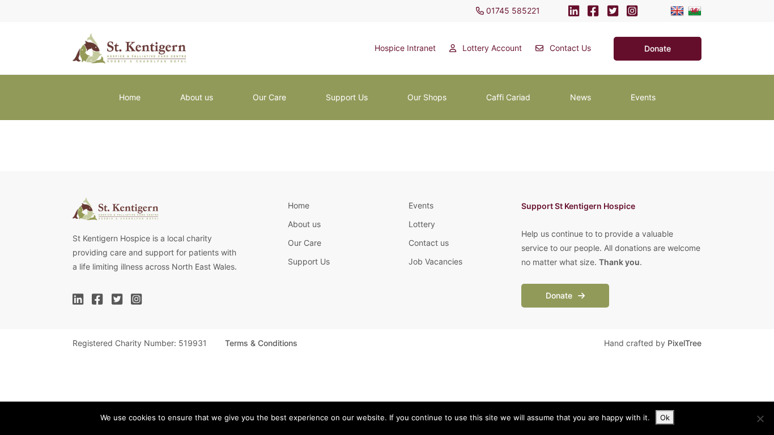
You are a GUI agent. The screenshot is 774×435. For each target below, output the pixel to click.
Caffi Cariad (508, 97)
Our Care (269, 97)
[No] (760, 418)
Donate (560, 295)
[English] (677, 11)
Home (130, 97)
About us (196, 97)
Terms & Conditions (261, 343)
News (580, 97)
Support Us (347, 97)
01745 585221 (512, 10)
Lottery (422, 224)
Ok (665, 417)
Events (643, 97)
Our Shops (426, 97)
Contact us (429, 243)
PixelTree (684, 343)
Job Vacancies (435, 261)
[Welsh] (694, 11)
